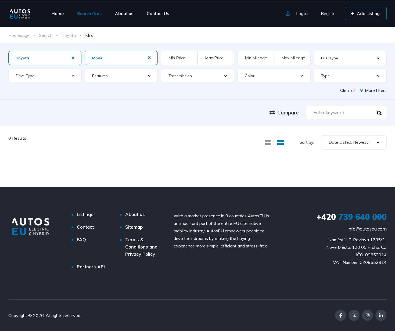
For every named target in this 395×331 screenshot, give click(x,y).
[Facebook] (340, 315)
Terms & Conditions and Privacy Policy (141, 247)
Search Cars (89, 13)
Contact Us (158, 13)
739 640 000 (352, 217)
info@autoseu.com (367, 229)
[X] (354, 315)
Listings (85, 214)
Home (58, 13)
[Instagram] (367, 315)
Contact (85, 227)
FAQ (81, 239)
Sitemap (134, 227)
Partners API (91, 266)
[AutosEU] (20, 13)
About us (124, 13)
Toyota (69, 35)
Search (45, 35)
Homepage (19, 35)
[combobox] (354, 142)
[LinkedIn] (380, 315)
